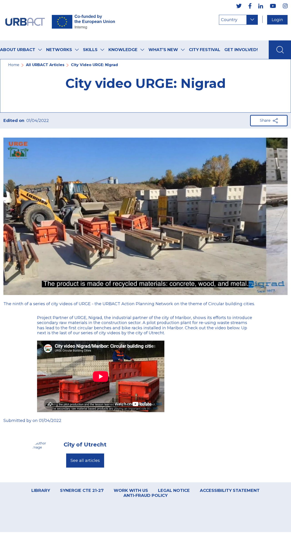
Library (40, 490)
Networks (59, 49)
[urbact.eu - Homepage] (60, 20)
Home (13, 65)
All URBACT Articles (45, 65)
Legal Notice (174, 490)
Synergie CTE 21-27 (82, 490)
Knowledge (123, 49)
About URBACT (17, 49)
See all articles (85, 460)
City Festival (204, 49)
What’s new (163, 49)
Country (229, 19)
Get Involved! (241, 49)
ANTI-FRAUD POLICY (145, 495)
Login (277, 19)
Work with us (131, 490)
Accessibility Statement (230, 490)
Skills (90, 49)
